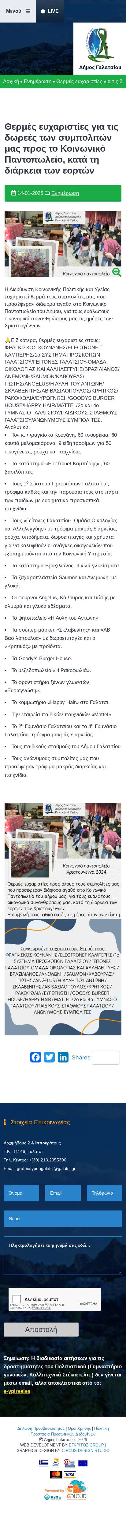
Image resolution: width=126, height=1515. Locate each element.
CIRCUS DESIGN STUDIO (85, 1450)
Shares (81, 1057)
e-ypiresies (17, 1391)
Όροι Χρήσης (79, 1428)
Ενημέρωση (37, 81)
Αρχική (11, 81)
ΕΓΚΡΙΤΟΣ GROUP (86, 1445)
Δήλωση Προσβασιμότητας (41, 1428)
